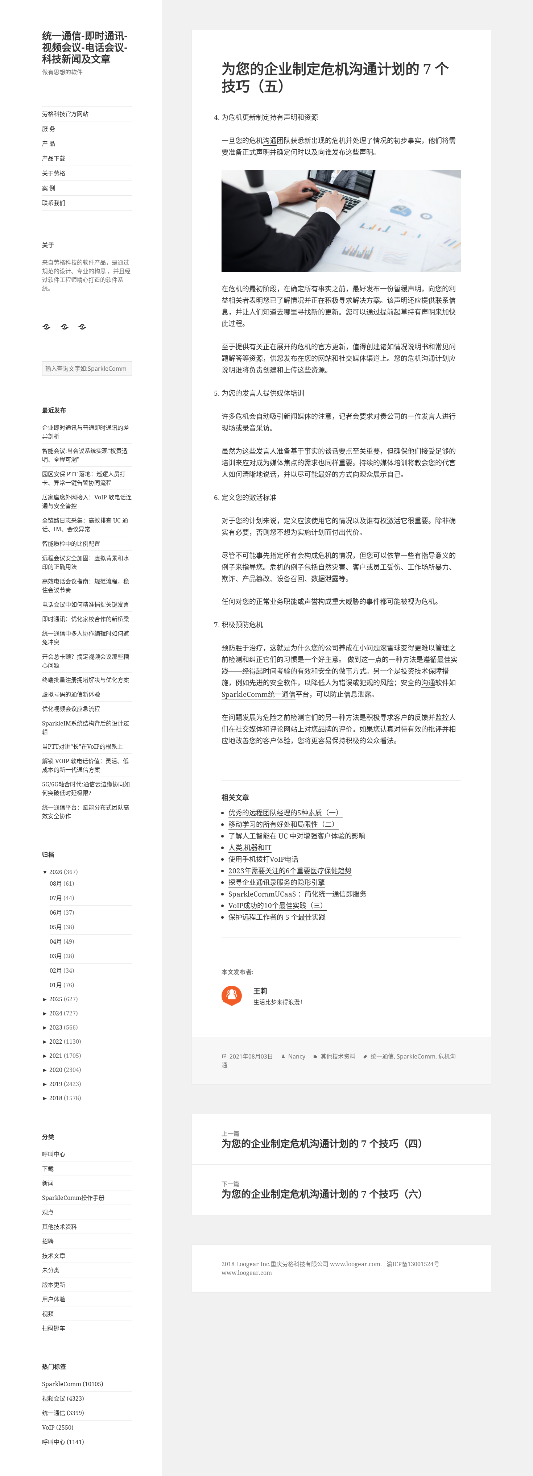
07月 (56, 898)
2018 (55, 1098)
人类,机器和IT (250, 847)
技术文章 (53, 1256)
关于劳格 (53, 173)
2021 (55, 1056)
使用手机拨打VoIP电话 (263, 859)
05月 (56, 927)
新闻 (48, 1183)
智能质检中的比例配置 (71, 544)
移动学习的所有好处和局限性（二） (283, 824)
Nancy (296, 1056)
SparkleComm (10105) (72, 1384)
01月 (56, 985)
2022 (55, 1041)
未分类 (50, 1270)
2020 (55, 1070)
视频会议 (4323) (63, 1398)
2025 (55, 999)
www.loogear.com (247, 1273)
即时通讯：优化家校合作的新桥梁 (85, 619)
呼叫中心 (53, 1154)
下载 (48, 1169)
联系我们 (53, 203)
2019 (55, 1084)
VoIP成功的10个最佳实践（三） (277, 905)
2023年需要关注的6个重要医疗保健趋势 (290, 871)
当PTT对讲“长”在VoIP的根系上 (82, 747)
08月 (56, 883)
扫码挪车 (53, 1328)
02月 (56, 970)
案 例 (48, 188)
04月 (56, 941)
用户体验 (53, 1299)
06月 (56, 912)
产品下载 (53, 158)
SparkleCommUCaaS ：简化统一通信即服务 (297, 894)
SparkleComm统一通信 (259, 694)
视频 (48, 1314)
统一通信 (382, 1056)
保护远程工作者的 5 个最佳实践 (277, 917)
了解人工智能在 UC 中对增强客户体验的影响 (296, 836)
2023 (55, 1027)
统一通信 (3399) (63, 1413)
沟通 (270, 140)
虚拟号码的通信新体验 (71, 694)
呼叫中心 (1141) (63, 1442)
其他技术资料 (59, 1227)
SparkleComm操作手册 (73, 1198)
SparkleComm (416, 1056)
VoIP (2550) (58, 1427)
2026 (55, 872)
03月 (56, 956)
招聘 (48, 1241)
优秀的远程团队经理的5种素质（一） (285, 813)
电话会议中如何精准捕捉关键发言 (85, 604)
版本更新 (53, 1285)
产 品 (48, 143)
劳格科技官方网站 (65, 114)
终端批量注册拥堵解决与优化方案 (85, 680)
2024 (55, 1013)
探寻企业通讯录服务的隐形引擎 (276, 882)
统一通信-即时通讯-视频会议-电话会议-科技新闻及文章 (85, 47)
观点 (48, 1212)
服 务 (48, 129)
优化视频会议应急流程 (71, 709)
